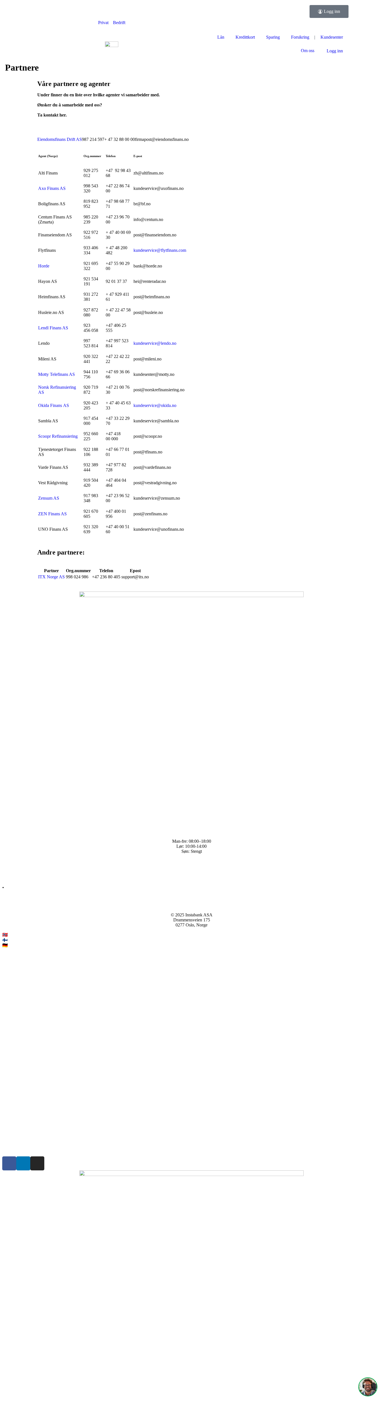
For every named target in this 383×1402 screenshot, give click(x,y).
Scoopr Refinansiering (58, 436)
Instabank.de (20, 945)
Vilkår (7, 1125)
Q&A (7, 865)
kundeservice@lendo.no (154, 343)
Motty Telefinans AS (56, 374)
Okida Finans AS (53, 405)
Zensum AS (48, 498)
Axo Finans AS (52, 188)
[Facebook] (9, 1163)
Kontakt (9, 875)
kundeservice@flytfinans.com (159, 250)
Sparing (273, 37)
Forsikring (300, 37)
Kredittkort (245, 37)
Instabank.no (20, 934)
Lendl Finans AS (53, 327)
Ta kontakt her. (52, 115)
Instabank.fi (19, 940)
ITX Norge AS (51, 576)
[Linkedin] (23, 1163)
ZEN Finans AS (52, 513)
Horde (43, 266)
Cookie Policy (14, 1144)
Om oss (307, 50)
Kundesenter (331, 37)
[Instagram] (37, 1163)
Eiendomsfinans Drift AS (59, 139)
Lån (220, 37)
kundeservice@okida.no (154, 405)
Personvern (12, 1134)
